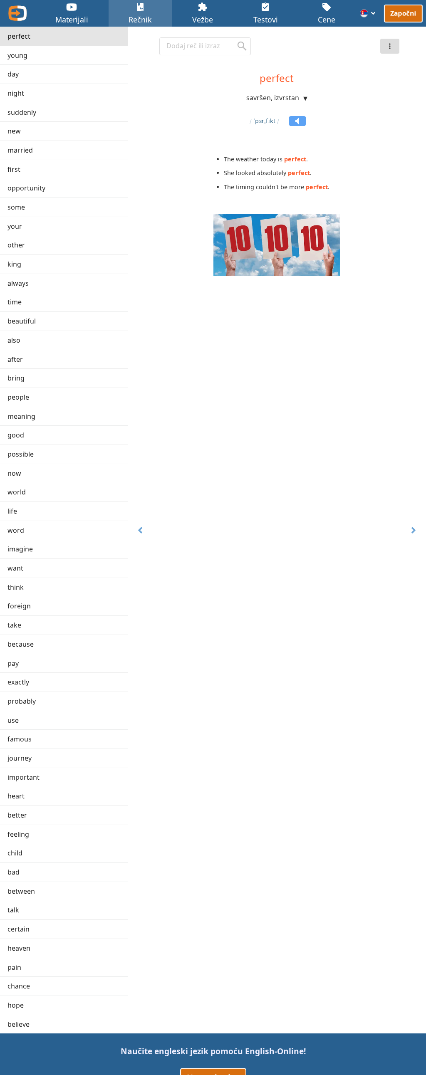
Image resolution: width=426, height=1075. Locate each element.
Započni (403, 12)
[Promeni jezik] (368, 13)
